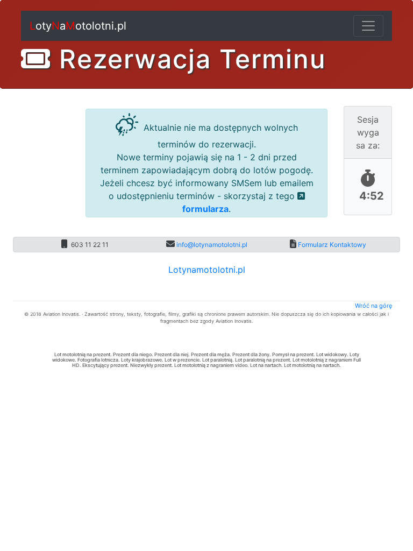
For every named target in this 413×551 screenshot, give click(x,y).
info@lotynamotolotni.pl (211, 245)
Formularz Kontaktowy (331, 245)
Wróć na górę (373, 305)
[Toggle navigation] (368, 26)
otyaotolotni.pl (78, 25)
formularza (205, 208)
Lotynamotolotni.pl (206, 269)
